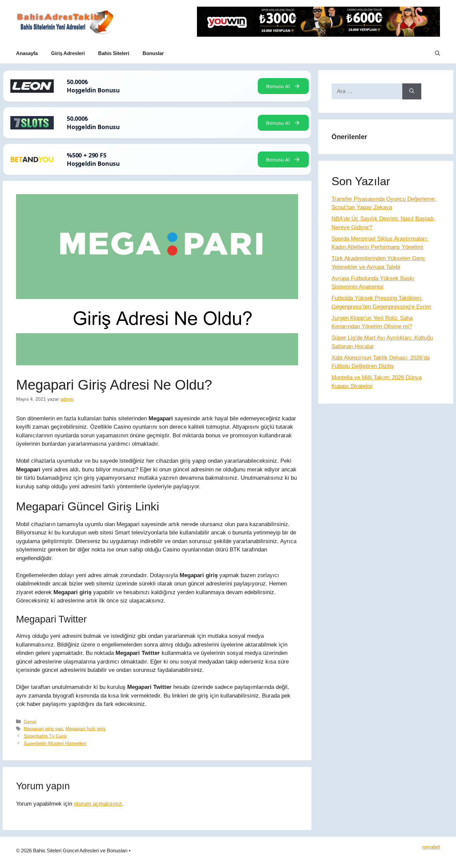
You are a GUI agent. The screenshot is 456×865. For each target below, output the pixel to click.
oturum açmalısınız (98, 804)
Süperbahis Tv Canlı (45, 736)
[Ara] (411, 91)
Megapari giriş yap (43, 728)
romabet (431, 847)
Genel (30, 721)
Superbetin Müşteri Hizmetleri (55, 743)
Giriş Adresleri (68, 53)
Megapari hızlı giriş (85, 728)
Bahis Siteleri (113, 53)
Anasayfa (27, 53)
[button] (437, 53)
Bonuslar (153, 53)
